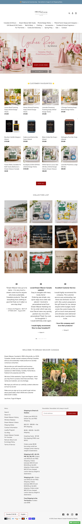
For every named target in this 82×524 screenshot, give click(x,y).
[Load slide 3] (38, 71)
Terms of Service (9, 444)
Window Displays (9, 420)
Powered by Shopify (72, 518)
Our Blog (7, 432)
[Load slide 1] (35, 71)
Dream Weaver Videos (11, 422)
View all (41, 183)
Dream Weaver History (11, 417)
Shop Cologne (41, 68)
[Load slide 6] (42, 71)
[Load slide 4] (39, 71)
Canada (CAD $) (11, 514)
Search (6, 412)
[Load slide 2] (37, 71)
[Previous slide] (32, 71)
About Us (7, 415)
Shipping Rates (9, 425)
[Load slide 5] (41, 71)
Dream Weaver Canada (60, 518)
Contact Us (75, 522)
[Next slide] (46, 71)
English (23, 514)
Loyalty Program (9, 430)
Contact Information (10, 427)
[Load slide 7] (46, 339)
